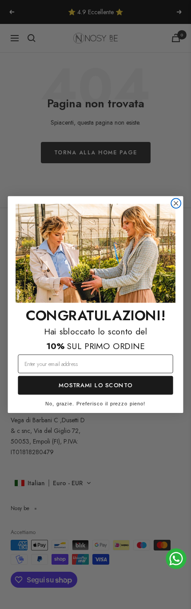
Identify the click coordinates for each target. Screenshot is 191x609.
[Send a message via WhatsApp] (176, 558)
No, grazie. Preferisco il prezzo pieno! (95, 404)
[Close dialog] (176, 203)
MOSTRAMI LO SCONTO (95, 385)
